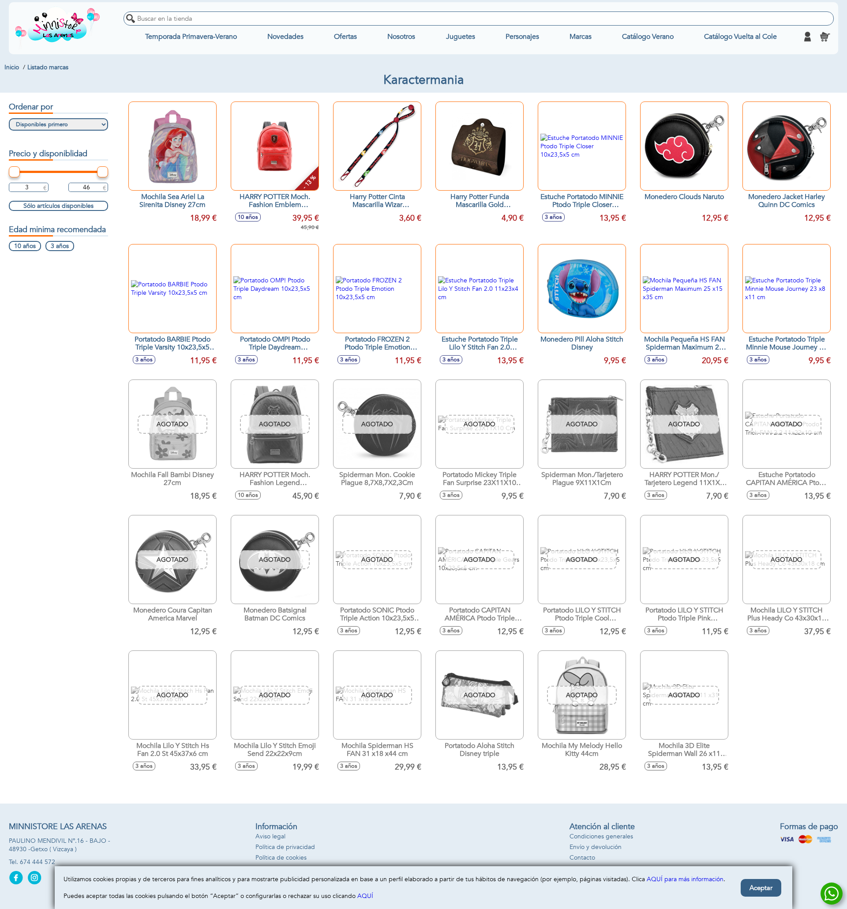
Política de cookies (281, 857)
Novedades (285, 36)
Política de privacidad (285, 847)
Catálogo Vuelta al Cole (740, 36)
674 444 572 (37, 862)
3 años (60, 246)
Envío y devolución (596, 847)
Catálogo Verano (648, 36)
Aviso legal (270, 836)
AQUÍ (365, 896)
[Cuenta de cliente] (807, 36)
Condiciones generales (601, 836)
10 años (25, 246)
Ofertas (345, 36)
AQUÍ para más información (685, 879)
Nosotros (401, 36)
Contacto (582, 857)
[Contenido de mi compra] (825, 36)
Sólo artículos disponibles (58, 206)
